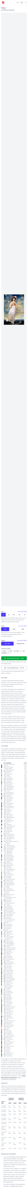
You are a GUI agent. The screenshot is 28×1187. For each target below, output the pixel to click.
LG (8, 614)
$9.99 (15, 658)
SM (19, 614)
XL (3, 614)
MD (14, 614)
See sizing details (22, 611)
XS (24, 614)
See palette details (22, 640)
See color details (22, 626)
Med (23, 629)
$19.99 (15, 668)
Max (5, 629)
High (14, 629)
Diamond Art (20, 643)
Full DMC (7, 643)
